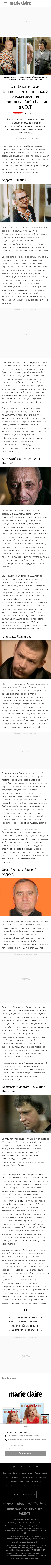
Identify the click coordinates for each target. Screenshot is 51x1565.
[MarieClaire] (20, 3)
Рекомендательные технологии (15, 1486)
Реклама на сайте (41, 1473)
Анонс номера (26, 1473)
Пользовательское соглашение (35, 1477)
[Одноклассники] (29, 1467)
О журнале (7, 1473)
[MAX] (13, 1467)
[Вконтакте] (21, 1467)
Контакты (16, 1473)
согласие (14, 1435)
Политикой (13, 1439)
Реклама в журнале (11, 1477)
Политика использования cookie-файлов (25, 1481)
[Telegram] (37, 1467)
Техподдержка (36, 1486)
